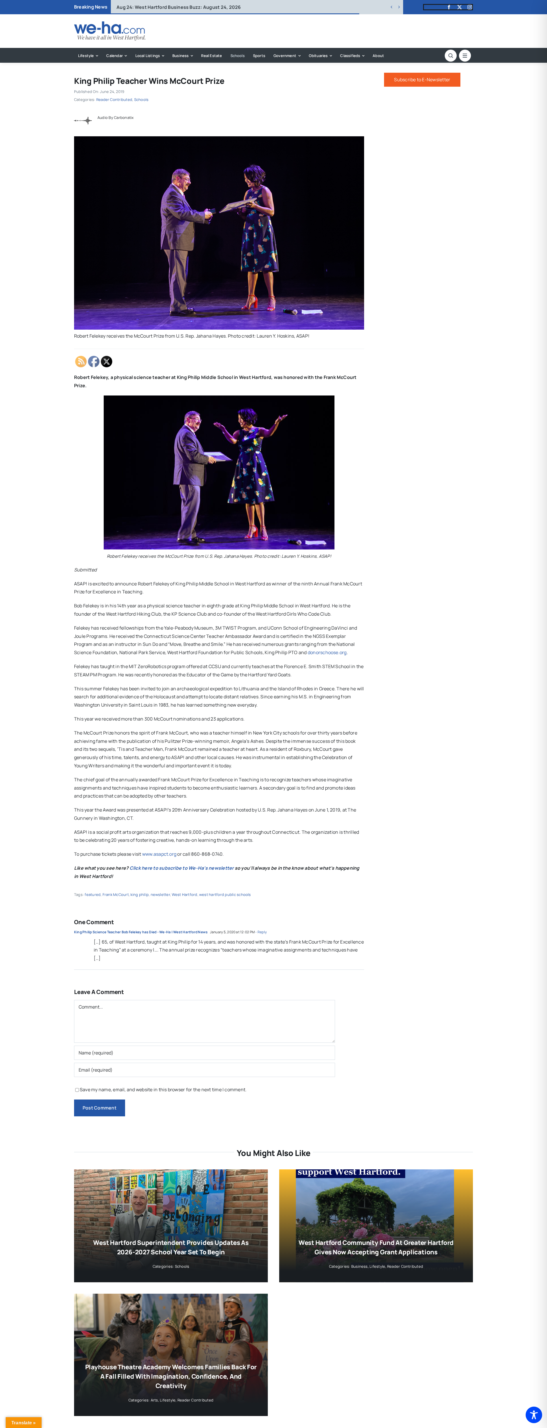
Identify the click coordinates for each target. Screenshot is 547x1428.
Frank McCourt (116, 894)
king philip (139, 894)
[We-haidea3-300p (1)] (109, 24)
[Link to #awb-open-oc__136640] (465, 56)
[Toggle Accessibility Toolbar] (534, 1415)
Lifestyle (377, 1266)
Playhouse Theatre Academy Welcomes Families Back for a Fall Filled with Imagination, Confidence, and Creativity (171, 1376)
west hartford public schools (225, 894)
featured (93, 894)
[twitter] (459, 7)
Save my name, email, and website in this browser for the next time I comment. (163, 1089)
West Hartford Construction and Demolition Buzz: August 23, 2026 (201, 7)
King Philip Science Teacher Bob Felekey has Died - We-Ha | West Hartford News (141, 932)
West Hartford (184, 894)
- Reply (261, 932)
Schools (141, 99)
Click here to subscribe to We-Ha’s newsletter (182, 868)
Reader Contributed (114, 99)
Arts (154, 1400)
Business (359, 1266)
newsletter (160, 894)
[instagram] (470, 7)
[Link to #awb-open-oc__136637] (451, 56)
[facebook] (449, 7)
